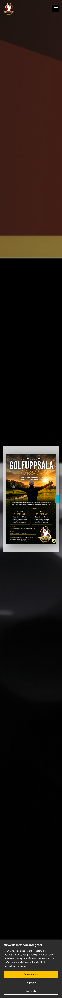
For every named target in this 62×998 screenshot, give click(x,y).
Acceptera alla (31, 974)
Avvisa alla (31, 991)
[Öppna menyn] (55, 8)
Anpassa (31, 982)
